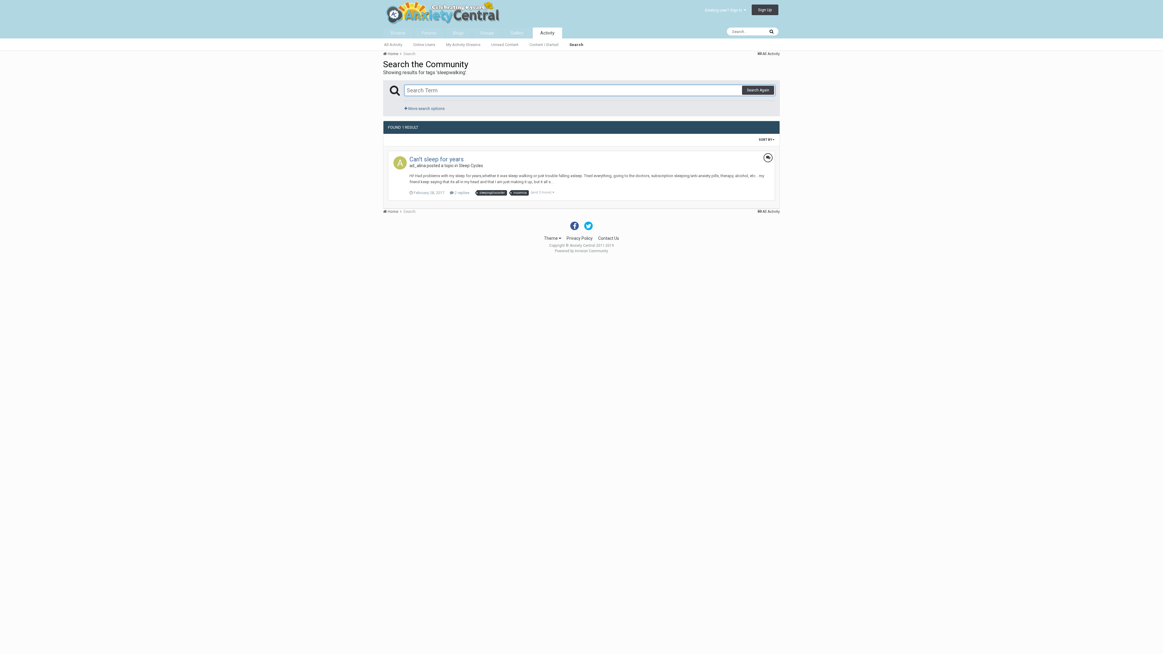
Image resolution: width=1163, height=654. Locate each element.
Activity (547, 33)
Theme (551, 238)
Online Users (424, 44)
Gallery (517, 33)
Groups (487, 33)
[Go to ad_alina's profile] (400, 163)
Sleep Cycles (471, 165)
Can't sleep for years (436, 159)
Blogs (458, 33)
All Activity (393, 44)
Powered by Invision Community (581, 251)
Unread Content (505, 44)
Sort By (766, 139)
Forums (429, 33)
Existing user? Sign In (724, 10)
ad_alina (417, 165)
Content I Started (543, 44)
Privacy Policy (580, 238)
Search (576, 44)
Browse (398, 33)
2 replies (461, 192)
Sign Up (765, 10)
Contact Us (608, 238)
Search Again (758, 90)
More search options (426, 108)
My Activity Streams (463, 44)
